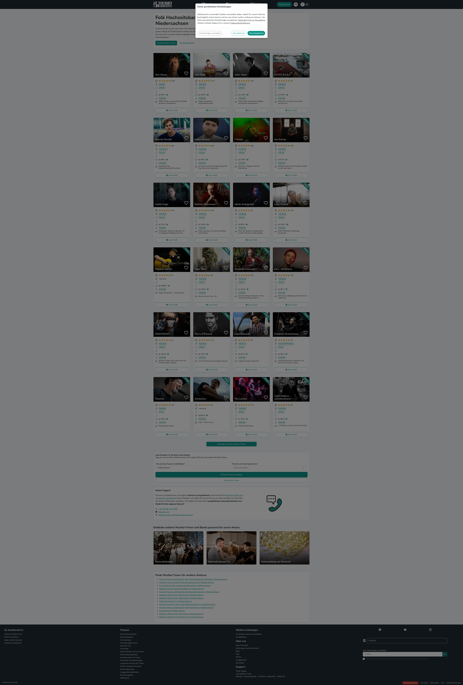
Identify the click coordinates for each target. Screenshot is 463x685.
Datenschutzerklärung (240, 23)
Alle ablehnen (239, 33)
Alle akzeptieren (256, 33)
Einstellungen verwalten (210, 33)
